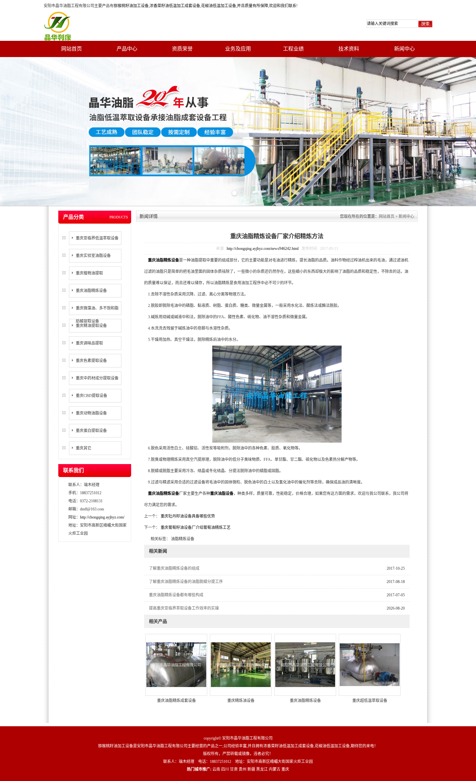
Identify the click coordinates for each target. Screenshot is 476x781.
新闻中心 (404, 49)
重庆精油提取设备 (91, 325)
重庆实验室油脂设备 (93, 255)
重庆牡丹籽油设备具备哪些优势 (187, 516)
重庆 (285, 769)
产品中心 (127, 49)
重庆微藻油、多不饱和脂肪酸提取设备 (97, 314)
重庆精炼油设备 (241, 700)
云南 (216, 769)
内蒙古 (274, 769)
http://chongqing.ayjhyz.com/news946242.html (263, 248)
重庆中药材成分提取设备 (97, 378)
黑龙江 (262, 769)
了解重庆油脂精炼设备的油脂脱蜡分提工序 (186, 581)
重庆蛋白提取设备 (91, 430)
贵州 (242, 769)
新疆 (251, 769)
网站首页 (71, 49)
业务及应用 (238, 49)
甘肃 (234, 769)
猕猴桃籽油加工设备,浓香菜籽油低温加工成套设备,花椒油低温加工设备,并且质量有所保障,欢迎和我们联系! (206, 6)
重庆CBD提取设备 (91, 395)
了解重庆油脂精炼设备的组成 (174, 568)
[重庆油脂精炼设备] (305, 664)
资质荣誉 (182, 49)
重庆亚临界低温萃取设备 (97, 238)
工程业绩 (293, 49)
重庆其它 (83, 448)
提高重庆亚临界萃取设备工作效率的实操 (184, 608)
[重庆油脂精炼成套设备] (176, 664)
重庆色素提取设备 (91, 360)
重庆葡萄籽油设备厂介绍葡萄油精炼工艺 (195, 527)
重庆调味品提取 (89, 343)
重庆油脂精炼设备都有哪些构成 (176, 595)
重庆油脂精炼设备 (91, 290)
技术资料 (348, 49)
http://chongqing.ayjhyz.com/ (102, 517)
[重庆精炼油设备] (241, 664)
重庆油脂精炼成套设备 (176, 700)
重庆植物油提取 (89, 273)
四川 (225, 769)
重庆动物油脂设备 (91, 413)
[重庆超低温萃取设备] (370, 664)
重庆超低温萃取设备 (369, 700)
